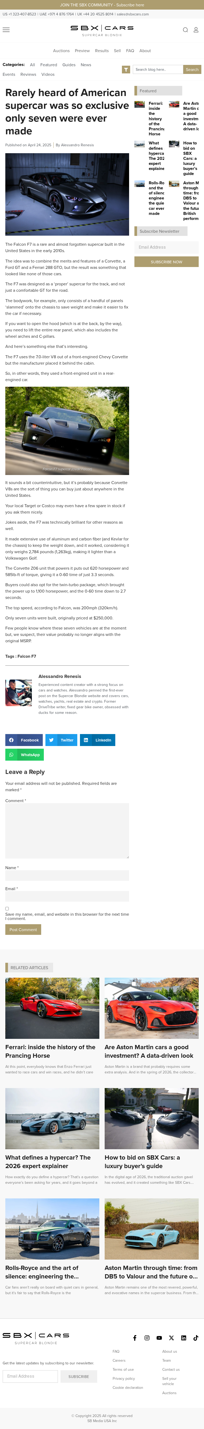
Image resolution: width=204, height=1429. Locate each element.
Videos (47, 74)
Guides (68, 65)
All (32, 65)
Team (166, 1360)
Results (102, 50)
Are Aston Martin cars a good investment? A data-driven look (149, 1051)
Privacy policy (124, 1378)
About (145, 50)
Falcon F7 (27, 656)
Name (12, 867)
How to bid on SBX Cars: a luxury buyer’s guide (190, 158)
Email (11, 888)
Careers (119, 1360)
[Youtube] (159, 1337)
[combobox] (158, 69)
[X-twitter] (171, 1337)
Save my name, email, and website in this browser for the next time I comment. (67, 916)
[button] (24, 740)
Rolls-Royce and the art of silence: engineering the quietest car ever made (160, 198)
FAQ (130, 50)
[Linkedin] (183, 1337)
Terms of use (123, 1369)
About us (169, 1351)
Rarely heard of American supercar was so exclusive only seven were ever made (67, 111)
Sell (117, 50)
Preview (82, 50)
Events (9, 74)
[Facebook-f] (134, 1337)
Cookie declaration (128, 1387)
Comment (15, 800)
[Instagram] (147, 1337)
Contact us (171, 1369)
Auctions (61, 50)
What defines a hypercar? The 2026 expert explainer (158, 156)
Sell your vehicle (169, 1381)
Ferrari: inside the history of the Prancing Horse (157, 118)
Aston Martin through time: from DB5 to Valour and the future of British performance (151, 1276)
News (86, 65)
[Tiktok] (195, 1337)
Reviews (28, 74)
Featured (48, 65)
